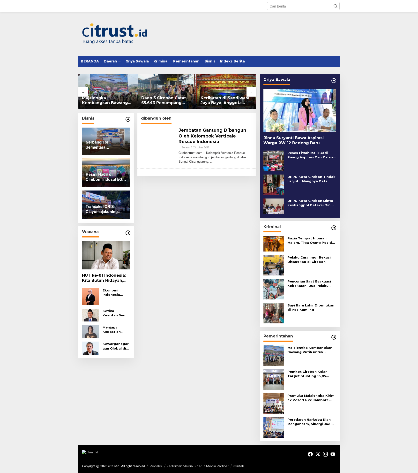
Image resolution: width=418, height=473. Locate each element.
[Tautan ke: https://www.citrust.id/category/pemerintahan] (334, 337)
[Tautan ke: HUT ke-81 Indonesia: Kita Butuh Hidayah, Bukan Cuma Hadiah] (106, 255)
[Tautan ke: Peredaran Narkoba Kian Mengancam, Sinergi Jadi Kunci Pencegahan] (273, 426)
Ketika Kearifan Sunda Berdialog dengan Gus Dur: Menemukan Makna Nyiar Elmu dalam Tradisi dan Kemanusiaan (116, 313)
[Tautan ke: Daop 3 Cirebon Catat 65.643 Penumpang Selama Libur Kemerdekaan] (167, 91)
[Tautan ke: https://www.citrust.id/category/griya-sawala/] (334, 81)
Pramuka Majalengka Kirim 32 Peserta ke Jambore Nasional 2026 (311, 398)
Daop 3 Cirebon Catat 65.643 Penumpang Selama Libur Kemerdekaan (163, 101)
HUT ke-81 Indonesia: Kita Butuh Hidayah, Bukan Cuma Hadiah (104, 278)
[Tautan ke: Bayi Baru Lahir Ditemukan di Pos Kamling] (273, 312)
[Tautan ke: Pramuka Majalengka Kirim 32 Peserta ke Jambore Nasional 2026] (273, 402)
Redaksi (156, 466)
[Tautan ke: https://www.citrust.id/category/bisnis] (128, 119)
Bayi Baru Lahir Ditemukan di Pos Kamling (310, 307)
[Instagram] (325, 454)
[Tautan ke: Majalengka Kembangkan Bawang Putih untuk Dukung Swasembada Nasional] (108, 91)
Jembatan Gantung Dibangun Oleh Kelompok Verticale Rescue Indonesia (212, 136)
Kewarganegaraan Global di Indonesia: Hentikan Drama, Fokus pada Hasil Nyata (116, 346)
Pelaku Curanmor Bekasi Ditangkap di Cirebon (309, 259)
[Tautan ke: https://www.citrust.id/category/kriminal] (334, 228)
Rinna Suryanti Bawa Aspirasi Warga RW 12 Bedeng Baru (293, 140)
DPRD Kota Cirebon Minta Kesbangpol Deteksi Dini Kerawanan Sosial (310, 203)
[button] (335, 6)
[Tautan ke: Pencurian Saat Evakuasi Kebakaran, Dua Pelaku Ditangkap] (273, 288)
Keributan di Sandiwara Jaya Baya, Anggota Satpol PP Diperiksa (225, 101)
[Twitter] (318, 454)
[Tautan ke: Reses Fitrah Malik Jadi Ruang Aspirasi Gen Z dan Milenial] (273, 160)
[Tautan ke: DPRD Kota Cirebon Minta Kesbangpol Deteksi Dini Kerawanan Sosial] (273, 205)
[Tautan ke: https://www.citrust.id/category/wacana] (128, 233)
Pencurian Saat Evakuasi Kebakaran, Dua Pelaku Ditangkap (309, 283)
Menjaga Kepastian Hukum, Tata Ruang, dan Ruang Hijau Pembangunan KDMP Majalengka (115, 329)
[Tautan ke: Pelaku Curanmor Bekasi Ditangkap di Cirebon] (273, 264)
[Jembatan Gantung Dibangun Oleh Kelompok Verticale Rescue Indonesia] (211, 161)
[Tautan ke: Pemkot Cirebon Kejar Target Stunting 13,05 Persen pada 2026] (273, 378)
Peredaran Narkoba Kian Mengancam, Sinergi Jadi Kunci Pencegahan (309, 422)
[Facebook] (310, 454)
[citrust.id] (114, 33)
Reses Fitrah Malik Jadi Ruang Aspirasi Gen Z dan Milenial (310, 155)
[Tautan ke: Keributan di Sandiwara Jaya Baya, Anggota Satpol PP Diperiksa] (226, 91)
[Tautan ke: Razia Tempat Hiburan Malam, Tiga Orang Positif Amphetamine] (273, 243)
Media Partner (217, 466)
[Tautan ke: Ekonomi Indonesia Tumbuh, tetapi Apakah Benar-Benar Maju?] (90, 296)
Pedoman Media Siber (184, 466)
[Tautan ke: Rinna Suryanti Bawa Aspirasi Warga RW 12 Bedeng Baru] (299, 110)
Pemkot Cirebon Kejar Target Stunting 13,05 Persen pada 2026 (307, 374)
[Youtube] (333, 454)
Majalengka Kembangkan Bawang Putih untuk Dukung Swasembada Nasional (105, 101)
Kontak (238, 466)
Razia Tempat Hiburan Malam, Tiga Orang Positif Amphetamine (310, 240)
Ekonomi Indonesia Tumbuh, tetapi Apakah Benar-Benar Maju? (115, 292)
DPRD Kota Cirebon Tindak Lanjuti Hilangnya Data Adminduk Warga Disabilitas (311, 179)
